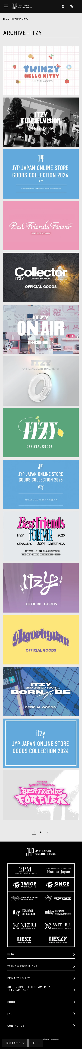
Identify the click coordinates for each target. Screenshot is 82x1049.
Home (6, 19)
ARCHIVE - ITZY (20, 19)
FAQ (10, 1013)
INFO (10, 954)
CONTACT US (15, 1025)
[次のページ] (47, 832)
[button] (6, 6)
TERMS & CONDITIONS (22, 966)
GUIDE (11, 1002)
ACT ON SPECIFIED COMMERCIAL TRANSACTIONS (29, 988)
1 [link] (34, 831)
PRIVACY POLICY (18, 978)
